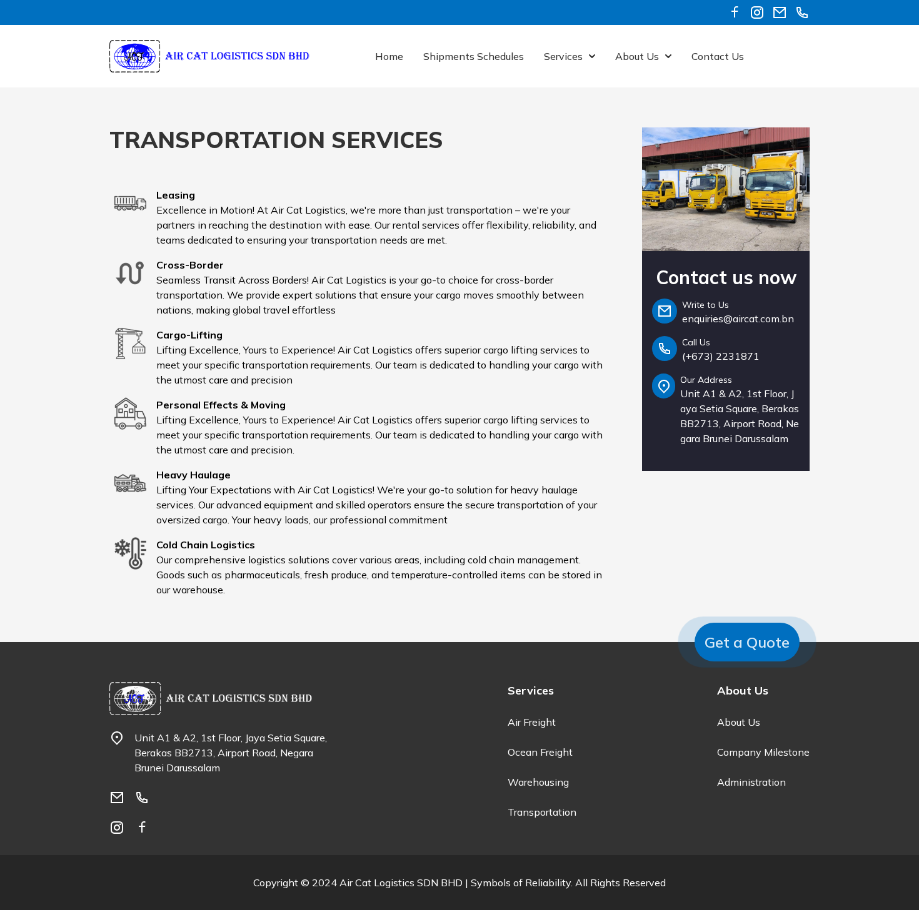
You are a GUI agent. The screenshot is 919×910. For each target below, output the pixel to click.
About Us (738, 722)
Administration (751, 782)
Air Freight (532, 722)
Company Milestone (763, 752)
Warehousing (538, 782)
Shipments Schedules (473, 56)
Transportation (542, 812)
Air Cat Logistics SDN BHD (401, 882)
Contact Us (717, 56)
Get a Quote (747, 642)
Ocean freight (540, 752)
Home (389, 56)
